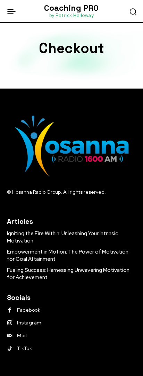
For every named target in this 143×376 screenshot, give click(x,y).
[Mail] (9, 335)
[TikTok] (9, 348)
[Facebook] (9, 310)
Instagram (29, 323)
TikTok (24, 348)
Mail (22, 335)
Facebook (28, 310)
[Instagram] (9, 323)
